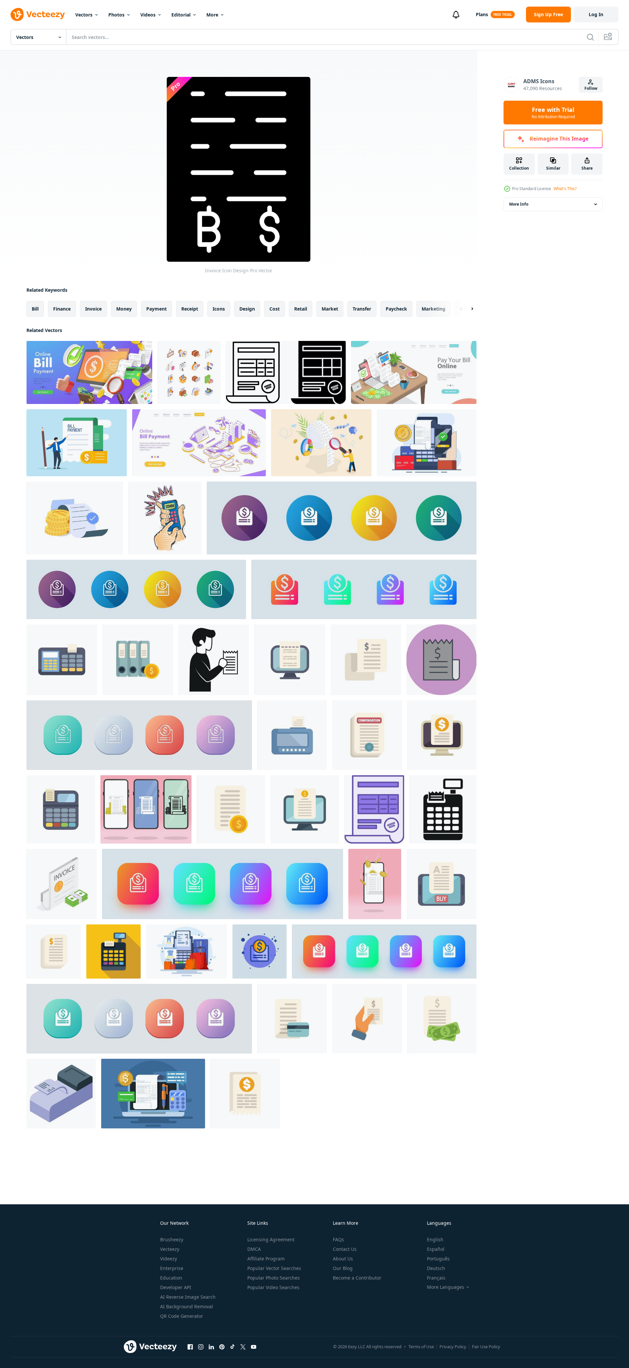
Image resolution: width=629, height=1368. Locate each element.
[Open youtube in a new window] (253, 1346)
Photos (116, 15)
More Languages (445, 1287)
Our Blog (343, 1268)
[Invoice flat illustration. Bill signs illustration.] (259, 951)
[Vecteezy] (38, 14)
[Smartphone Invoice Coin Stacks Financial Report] (146, 809)
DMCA (254, 1249)
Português (438, 1258)
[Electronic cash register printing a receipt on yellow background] (113, 951)
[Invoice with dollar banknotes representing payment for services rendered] (441, 1018)
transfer (362, 309)
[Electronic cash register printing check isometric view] (61, 1093)
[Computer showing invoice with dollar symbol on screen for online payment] (441, 735)
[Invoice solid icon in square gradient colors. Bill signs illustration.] (384, 951)
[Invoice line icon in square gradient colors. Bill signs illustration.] (222, 884)
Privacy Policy (452, 1347)
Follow (590, 88)
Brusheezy (171, 1239)
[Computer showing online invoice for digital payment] (304, 809)
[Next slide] (466, 309)
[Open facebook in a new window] (190, 1346)
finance (62, 309)
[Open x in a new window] (243, 1346)
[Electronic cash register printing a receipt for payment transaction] (60, 809)
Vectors (83, 15)
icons (219, 309)
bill (35, 309)
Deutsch (436, 1268)
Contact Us (345, 1249)
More (212, 15)
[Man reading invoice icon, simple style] (213, 659)
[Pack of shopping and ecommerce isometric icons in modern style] (189, 372)
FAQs (338, 1239)
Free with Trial (553, 112)
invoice (93, 309)
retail (300, 309)
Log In (596, 14)
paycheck (396, 309)
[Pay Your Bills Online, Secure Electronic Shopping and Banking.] (413, 372)
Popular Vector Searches (274, 1268)
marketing (433, 309)
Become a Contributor (357, 1278)
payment (156, 309)
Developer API (175, 1287)
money (124, 309)
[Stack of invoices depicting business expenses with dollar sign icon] (53, 951)
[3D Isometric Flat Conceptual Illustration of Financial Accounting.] (321, 442)
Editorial (181, 15)
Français (436, 1278)
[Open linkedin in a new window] (211, 1346)
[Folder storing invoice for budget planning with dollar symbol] (366, 659)
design (247, 309)
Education (171, 1278)
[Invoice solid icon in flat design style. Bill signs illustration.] (341, 518)
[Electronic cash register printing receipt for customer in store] (292, 735)
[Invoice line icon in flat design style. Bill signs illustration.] (136, 589)
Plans (482, 14)
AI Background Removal (186, 1306)
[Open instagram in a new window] (200, 1346)
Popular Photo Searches (273, 1278)
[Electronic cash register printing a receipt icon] (61, 659)
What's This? (565, 188)
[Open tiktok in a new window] (232, 1346)
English (435, 1239)
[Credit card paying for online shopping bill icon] (292, 1018)
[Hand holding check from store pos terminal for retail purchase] (367, 1018)
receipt (189, 309)
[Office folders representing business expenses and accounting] (137, 659)
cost (274, 309)
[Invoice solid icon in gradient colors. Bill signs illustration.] (363, 589)
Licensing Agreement (271, 1239)
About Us (343, 1258)
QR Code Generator (181, 1316)
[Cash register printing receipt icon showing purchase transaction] (442, 809)
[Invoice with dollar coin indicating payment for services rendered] (231, 809)
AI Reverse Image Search (188, 1297)
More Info (518, 204)
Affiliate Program (266, 1258)
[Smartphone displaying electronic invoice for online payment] (441, 884)
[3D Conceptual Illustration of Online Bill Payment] (89, 372)
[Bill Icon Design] (441, 659)
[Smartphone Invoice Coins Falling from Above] (374, 884)
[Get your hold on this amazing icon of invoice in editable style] (61, 884)
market (330, 309)
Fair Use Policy (486, 1347)
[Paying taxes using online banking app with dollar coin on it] (245, 1093)
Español (435, 1249)
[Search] (590, 37)
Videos (148, 15)
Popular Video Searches (273, 1287)
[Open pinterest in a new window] (222, 1346)
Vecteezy (169, 1249)
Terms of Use (421, 1347)
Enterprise (171, 1268)
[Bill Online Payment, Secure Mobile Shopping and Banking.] (199, 442)
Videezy (168, 1258)
